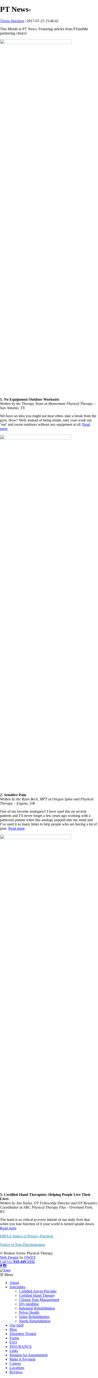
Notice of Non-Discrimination (22, 1245)
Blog (13, 1329)
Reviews (16, 1372)
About (14, 1283)
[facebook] (1, 1266)
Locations (17, 1368)
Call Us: (17, 1262)
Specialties (17, 1287)
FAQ (13, 1342)
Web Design (9, 1257)
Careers (15, 1363)
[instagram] (4, 1266)
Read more (16, 828)
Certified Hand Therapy (37, 1295)
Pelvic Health (29, 1312)
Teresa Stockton (12, 21)
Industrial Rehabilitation (37, 1308)
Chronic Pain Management (39, 1300)
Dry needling (29, 1304)
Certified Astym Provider (38, 1291)
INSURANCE (21, 1346)
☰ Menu (6, 1275)
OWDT (30, 1257)
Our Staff (17, 1325)
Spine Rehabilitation (34, 1317)
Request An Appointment (29, 1355)
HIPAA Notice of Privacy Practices (26, 1236)
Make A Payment (22, 1359)
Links (14, 1351)
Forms (14, 1338)
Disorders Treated (23, 1334)
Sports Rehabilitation (34, 1321)
